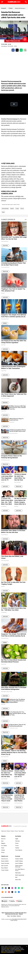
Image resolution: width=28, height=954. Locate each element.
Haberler (3, 836)
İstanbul (12, 208)
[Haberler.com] (6, 826)
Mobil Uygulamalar (19, 875)
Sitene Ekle (18, 879)
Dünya (2, 852)
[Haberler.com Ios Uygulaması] (4, 901)
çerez (7, 948)
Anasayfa (3, 8)
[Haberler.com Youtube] (9, 892)
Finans (16, 843)
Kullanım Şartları (19, 858)
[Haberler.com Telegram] (15, 892)
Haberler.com (4, 856)
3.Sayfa (11, 8)
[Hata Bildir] (14, 919)
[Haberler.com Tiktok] (12, 892)
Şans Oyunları (4, 865)
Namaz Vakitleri (5, 861)
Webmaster (18, 872)
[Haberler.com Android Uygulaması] (12, 901)
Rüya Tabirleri (4, 867)
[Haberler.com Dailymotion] (19, 892)
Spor (2, 841)
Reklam (8, 831)
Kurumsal (17, 856)
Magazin (3, 843)
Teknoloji (17, 841)
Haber (8, 916)
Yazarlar (17, 847)
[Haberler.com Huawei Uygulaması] (19, 901)
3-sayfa (17, 208)
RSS (16, 877)
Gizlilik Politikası (19, 861)
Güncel (22, 208)
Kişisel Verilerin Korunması (19, 866)
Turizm (17, 845)
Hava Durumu (4, 858)
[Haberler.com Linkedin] (15, 888)
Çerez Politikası (19, 863)
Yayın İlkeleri (21, 831)
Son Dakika (4, 845)
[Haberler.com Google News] (2, 888)
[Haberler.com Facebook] (6, 888)
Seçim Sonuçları (5, 863)
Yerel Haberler (18, 850)
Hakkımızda (3, 831)
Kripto (2, 847)
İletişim (12, 831)
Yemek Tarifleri (4, 870)
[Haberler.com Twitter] (9, 888)
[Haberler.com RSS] (2, 892)
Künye (16, 831)
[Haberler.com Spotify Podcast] (22, 888)
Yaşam (3, 212)
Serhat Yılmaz (16, 204)
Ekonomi (3, 838)
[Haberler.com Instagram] (12, 888)
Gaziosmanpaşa (5, 208)
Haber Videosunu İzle (13, 41)
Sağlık (16, 838)
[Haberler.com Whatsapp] (19, 888)
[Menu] (2, 2)
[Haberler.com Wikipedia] (6, 892)
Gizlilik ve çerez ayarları (6, 919)
